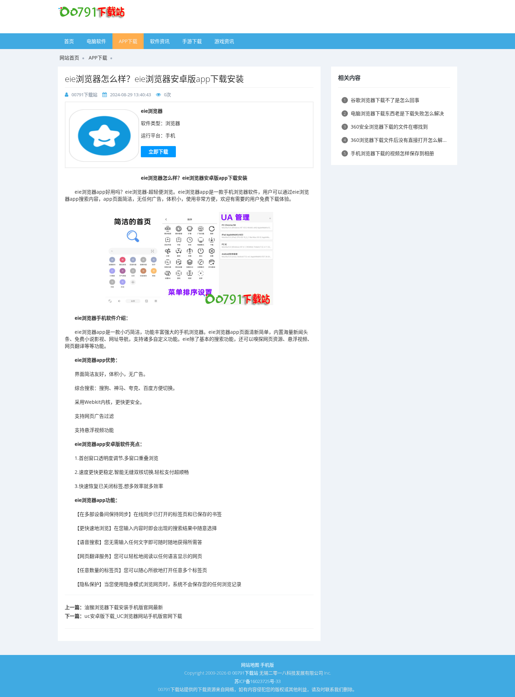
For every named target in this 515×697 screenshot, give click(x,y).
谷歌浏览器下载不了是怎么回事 (381, 100)
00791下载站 (84, 94)
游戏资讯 (224, 41)
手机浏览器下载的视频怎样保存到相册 (389, 153)
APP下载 (128, 41)
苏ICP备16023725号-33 (257, 681)
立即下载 (158, 151)
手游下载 (192, 41)
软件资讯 (160, 41)
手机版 (267, 665)
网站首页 (69, 57)
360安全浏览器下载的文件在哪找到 (386, 126)
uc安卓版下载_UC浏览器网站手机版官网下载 (133, 616)
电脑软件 (96, 41)
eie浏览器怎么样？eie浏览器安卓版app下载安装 (154, 78)
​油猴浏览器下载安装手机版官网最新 (123, 607)
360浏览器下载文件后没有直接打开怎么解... (395, 140)
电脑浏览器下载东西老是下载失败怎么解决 (394, 113)
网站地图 (250, 665)
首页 (69, 41)
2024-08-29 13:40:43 (130, 94)
